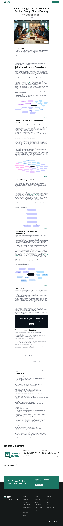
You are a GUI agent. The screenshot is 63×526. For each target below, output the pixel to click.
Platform (24, 496)
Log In (50, 1)
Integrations (49, 504)
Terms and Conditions (15, 521)
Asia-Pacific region (28, 82)
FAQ (48, 505)
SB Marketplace (25, 512)
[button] (21, 1)
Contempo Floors (38, 505)
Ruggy (24, 513)
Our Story (35, 1)
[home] (7, 2)
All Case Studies (37, 510)
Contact (48, 502)
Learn (32, 1)
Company (49, 496)
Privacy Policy (20, 521)
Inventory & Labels (26, 505)
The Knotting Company (38, 507)
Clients (36, 496)
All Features (24, 515)
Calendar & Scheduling (26, 502)
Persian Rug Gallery (38, 504)
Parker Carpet (37, 497)
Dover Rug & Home (38, 502)
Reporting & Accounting (26, 510)
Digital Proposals (25, 499)
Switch (25, 1)
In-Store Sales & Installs (26, 504)
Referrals (39, 1)
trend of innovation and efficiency (35, 194)
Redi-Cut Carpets (37, 499)
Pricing (43, 1)
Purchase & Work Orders (26, 507)
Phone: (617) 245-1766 (51, 507)
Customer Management (26, 497)
